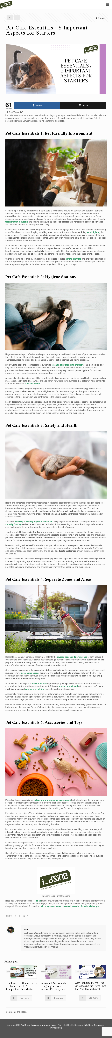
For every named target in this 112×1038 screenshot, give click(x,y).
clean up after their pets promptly (67, 365)
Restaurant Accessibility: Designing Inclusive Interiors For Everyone (54, 986)
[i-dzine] (7, 4)
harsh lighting (93, 232)
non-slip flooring (13, 524)
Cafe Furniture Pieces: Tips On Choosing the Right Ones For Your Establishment (90, 985)
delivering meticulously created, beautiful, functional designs (69, 906)
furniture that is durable (16, 222)
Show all (101, 18)
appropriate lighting (34, 689)
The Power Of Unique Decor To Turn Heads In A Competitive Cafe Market (21, 986)
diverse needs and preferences (72, 657)
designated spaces (30, 673)
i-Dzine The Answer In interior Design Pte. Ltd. (44, 1025)
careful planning (73, 259)
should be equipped (68, 686)
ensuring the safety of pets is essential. (33, 521)
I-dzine (37, 901)
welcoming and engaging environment (52, 800)
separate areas (39, 683)
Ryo (26, 929)
